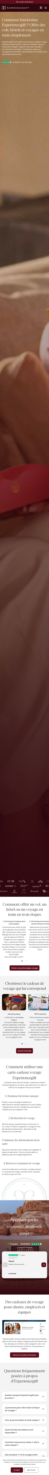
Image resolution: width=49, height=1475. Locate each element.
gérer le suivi (31, 1470)
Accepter (17, 1470)
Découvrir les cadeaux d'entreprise (24, 1355)
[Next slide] (43, 1264)
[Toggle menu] (45, 7)
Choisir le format (24, 1051)
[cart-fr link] (40, 8)
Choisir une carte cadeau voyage (24, 968)
